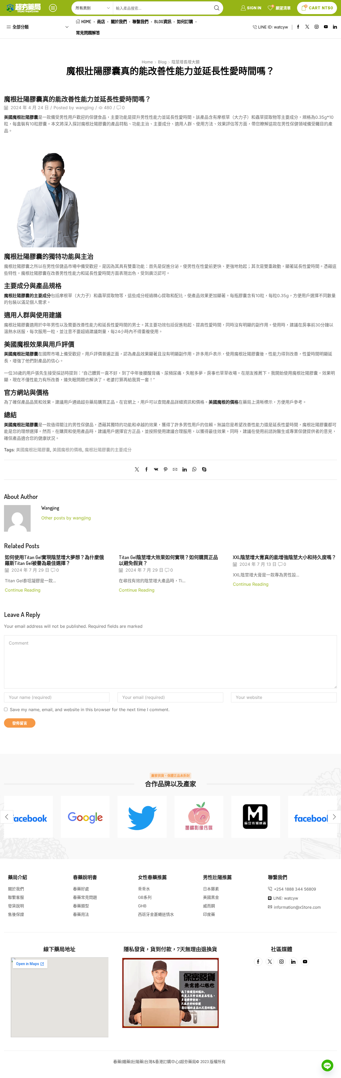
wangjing (85, 107)
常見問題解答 (88, 32)
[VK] (156, 469)
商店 (101, 21)
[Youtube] (326, 27)
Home (86, 21)
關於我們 (119, 21)
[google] (85, 817)
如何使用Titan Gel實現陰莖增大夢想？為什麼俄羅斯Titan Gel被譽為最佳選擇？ (54, 560)
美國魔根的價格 (67, 449)
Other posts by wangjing (66, 517)
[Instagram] (317, 27)
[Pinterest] (165, 469)
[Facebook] (298, 27)
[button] (6, 816)
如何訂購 (185, 21)
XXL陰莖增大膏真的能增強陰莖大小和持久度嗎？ (284, 557)
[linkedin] (184, 469)
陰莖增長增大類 (186, 61)
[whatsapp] (194, 469)
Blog (162, 61)
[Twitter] (307, 27)
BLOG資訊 (162, 21)
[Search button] (216, 8)
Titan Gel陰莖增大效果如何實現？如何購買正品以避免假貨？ (168, 560)
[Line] (327, 1065)
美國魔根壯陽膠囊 (33, 449)
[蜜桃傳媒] (198, 817)
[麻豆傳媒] (255, 817)
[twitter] (142, 817)
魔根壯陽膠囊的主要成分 (108, 449)
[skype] (202, 469)
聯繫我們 (140, 21)
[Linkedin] (335, 27)
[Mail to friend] (175, 469)
